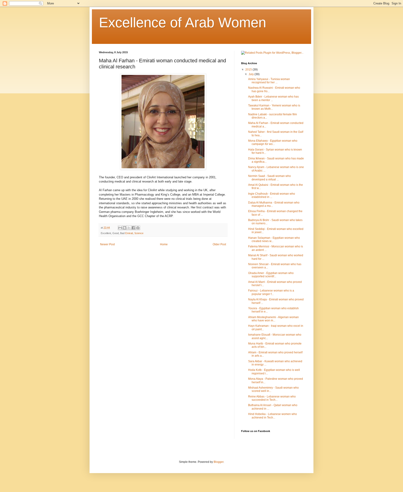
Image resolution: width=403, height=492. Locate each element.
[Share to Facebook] (133, 227)
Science (138, 233)
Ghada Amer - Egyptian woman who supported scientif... (271, 274)
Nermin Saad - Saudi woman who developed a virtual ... (269, 177)
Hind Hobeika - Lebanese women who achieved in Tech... (272, 415)
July (251, 74)
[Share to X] (129, 227)
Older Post (219, 244)
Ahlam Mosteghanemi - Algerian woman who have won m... (273, 319)
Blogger (218, 462)
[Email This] (120, 227)
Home (164, 244)
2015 (249, 69)
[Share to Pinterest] (137, 227)
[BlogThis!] (124, 227)
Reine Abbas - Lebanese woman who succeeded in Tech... (272, 398)
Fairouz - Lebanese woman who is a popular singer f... (271, 292)
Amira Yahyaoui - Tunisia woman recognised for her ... (269, 80)
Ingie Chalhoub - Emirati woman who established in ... (271, 195)
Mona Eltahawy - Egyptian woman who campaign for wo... (272, 142)
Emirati (129, 233)
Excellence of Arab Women (182, 22)
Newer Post (107, 244)
